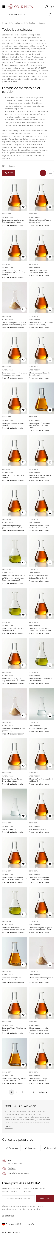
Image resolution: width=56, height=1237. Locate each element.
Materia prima (7, 217)
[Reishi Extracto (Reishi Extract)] (41, 804)
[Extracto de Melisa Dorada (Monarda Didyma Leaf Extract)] (14, 902)
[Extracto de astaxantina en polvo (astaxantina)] (14, 704)
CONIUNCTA (6, 214)
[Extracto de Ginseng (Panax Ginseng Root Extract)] (14, 754)
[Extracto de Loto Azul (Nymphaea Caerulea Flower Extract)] (41, 298)
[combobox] (28, 14)
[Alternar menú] (3, 6)
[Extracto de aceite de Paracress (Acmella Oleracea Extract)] (14, 195)
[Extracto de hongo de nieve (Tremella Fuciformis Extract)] (41, 245)
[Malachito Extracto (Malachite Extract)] (14, 450)
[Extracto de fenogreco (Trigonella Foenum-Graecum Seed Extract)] (41, 902)
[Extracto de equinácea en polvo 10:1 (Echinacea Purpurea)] (41, 953)
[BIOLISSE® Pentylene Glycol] (41, 704)
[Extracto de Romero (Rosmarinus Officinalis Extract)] (41, 653)
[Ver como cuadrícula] (43, 173)
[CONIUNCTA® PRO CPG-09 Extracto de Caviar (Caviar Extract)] (41, 551)
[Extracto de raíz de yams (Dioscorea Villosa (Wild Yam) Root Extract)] (14, 245)
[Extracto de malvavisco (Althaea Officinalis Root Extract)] (41, 450)
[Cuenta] (46, 6)
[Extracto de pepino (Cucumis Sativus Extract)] (41, 348)
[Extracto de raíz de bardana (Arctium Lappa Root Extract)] (41, 852)
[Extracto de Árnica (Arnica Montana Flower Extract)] (14, 953)
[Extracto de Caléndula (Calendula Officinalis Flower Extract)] (14, 1053)
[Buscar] (50, 14)
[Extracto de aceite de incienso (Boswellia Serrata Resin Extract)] (41, 603)
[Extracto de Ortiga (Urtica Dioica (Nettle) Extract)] (14, 603)
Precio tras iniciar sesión (13, 225)
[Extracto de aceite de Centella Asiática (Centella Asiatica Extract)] (14, 852)
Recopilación (17, 23)
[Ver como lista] (50, 173)
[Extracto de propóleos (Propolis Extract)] (14, 398)
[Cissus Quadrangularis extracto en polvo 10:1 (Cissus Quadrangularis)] (14, 298)
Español (31, 1224)
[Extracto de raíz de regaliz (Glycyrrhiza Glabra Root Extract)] (14, 653)
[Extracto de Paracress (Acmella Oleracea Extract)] (41, 195)
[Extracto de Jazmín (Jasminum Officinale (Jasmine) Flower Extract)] (41, 398)
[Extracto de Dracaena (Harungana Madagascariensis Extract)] (14, 348)
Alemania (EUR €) (13, 1224)
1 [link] (11, 1092)
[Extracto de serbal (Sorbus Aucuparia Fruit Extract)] (41, 1053)
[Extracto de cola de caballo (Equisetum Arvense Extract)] (41, 1003)
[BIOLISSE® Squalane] (14, 804)
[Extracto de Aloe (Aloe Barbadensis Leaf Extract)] (41, 754)
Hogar (5, 23)
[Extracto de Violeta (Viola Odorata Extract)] (14, 1003)
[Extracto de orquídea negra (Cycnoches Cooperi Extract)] (14, 500)
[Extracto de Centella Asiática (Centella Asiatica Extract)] (41, 500)
